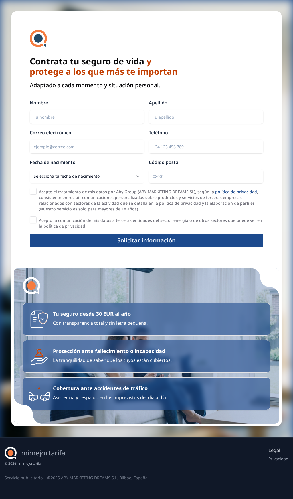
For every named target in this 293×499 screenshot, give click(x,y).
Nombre (39, 103)
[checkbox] (33, 191)
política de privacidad (236, 191)
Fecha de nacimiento (53, 162)
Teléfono (158, 132)
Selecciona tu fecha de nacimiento (67, 176)
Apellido (158, 103)
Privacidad (278, 458)
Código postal (164, 162)
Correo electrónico (50, 132)
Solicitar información (146, 240)
